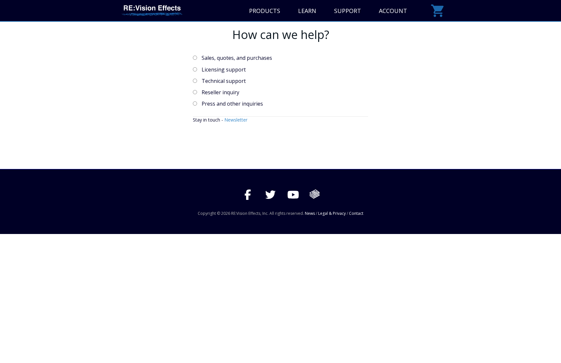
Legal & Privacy (332, 213)
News (310, 213)
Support (347, 11)
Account (393, 11)
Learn (307, 11)
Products (264, 11)
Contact (356, 213)
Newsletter (235, 120)
